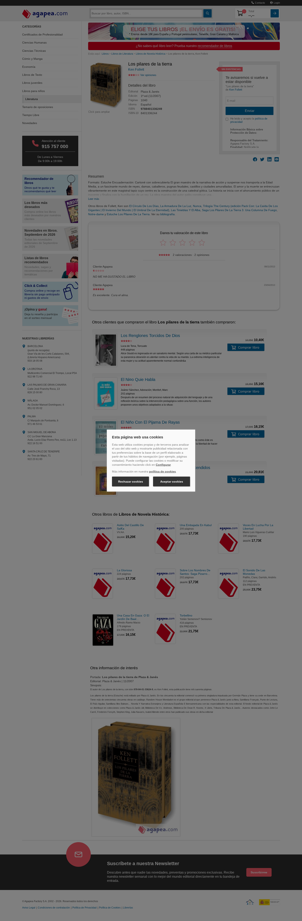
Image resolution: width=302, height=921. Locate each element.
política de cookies (162, 471)
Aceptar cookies (171, 481)
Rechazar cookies (130, 481)
